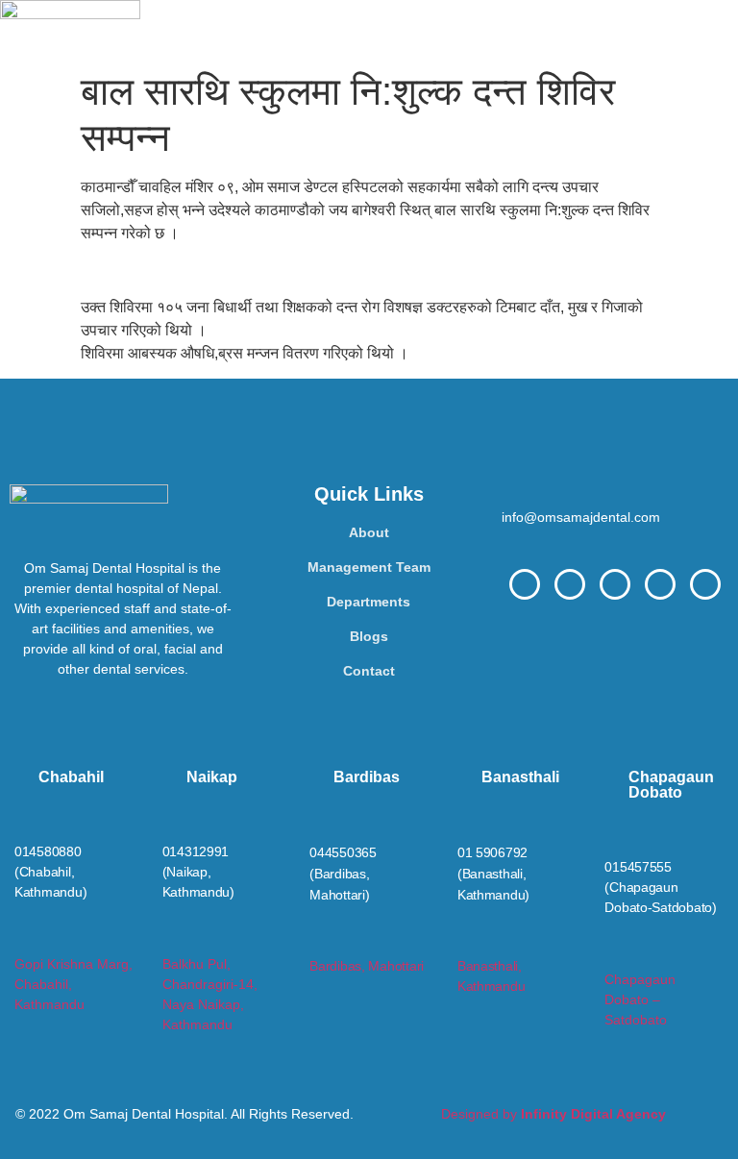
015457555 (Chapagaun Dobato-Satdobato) (660, 887)
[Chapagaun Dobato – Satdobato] (612, 955)
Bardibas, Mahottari (366, 966)
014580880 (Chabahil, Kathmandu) (50, 872)
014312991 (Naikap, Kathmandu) (198, 872)
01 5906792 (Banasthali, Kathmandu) (493, 873)
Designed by (553, 1114)
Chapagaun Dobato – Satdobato (640, 999)
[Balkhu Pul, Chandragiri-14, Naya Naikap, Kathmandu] (170, 939)
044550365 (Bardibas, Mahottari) (343, 873)
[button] (439, 30)
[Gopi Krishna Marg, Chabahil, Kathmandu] (22, 939)
